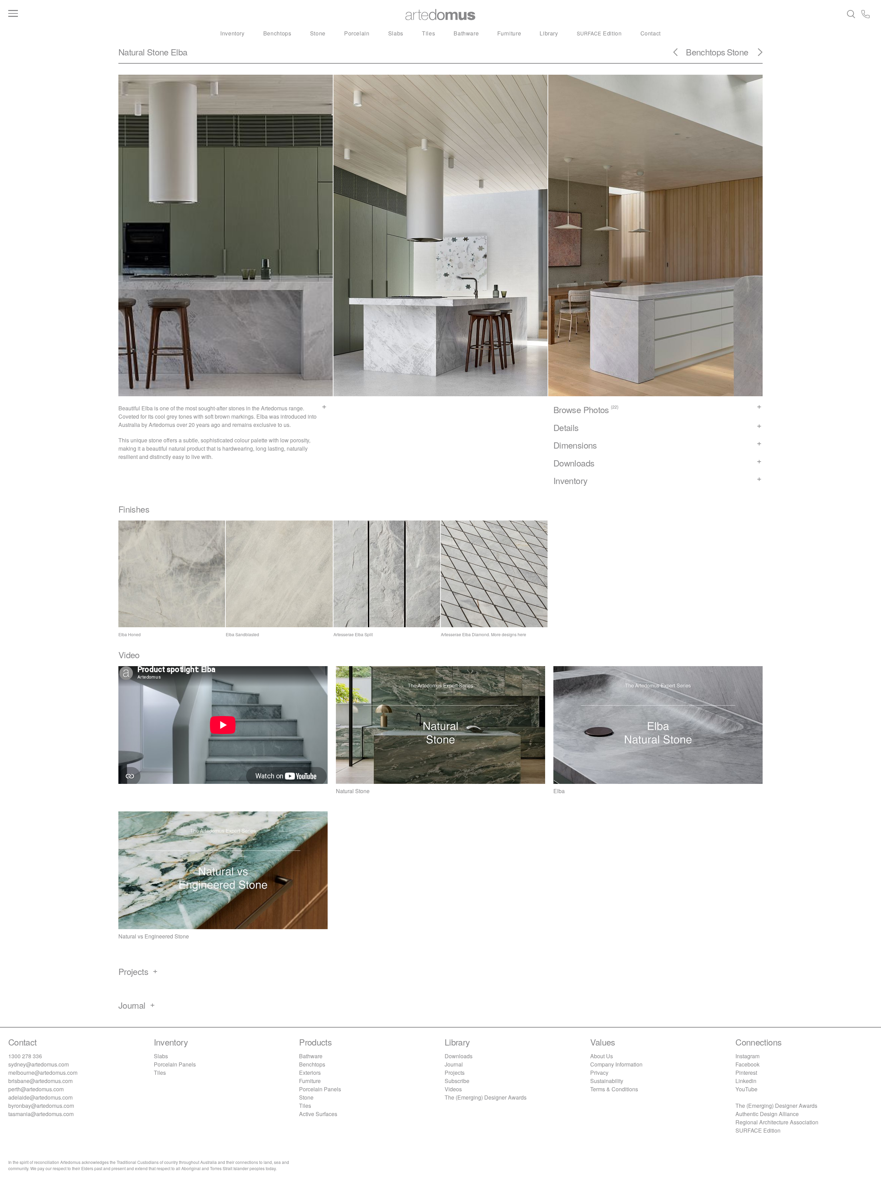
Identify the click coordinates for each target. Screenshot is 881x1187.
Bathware (466, 33)
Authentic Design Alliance (767, 1114)
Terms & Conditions (614, 1089)
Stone (318, 33)
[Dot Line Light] (756, 54)
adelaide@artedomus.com (40, 1097)
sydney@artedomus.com (38, 1064)
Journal (454, 1064)
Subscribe (457, 1081)
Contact (650, 33)
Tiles (428, 33)
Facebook (747, 1064)
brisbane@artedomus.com (40, 1081)
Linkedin (745, 1081)
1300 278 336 (25, 1056)
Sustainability (606, 1081)
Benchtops (277, 33)
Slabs (395, 33)
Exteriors (310, 1072)
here (522, 634)
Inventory (232, 33)
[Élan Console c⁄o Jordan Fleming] (679, 54)
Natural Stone (143, 51)
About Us (601, 1056)
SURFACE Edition (758, 1130)
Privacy (599, 1072)
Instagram (747, 1056)
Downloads (459, 1056)
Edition (599, 33)
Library (549, 33)
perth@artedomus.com (36, 1089)
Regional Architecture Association (776, 1122)
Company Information (616, 1064)
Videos (453, 1089)
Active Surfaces (318, 1114)
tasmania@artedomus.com (41, 1114)
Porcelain (357, 33)
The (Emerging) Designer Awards (486, 1097)
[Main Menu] (152, 14)
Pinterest (746, 1072)
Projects (455, 1072)
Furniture (509, 33)
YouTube (746, 1089)
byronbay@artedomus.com (41, 1106)
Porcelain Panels (175, 1064)
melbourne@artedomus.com (42, 1072)
